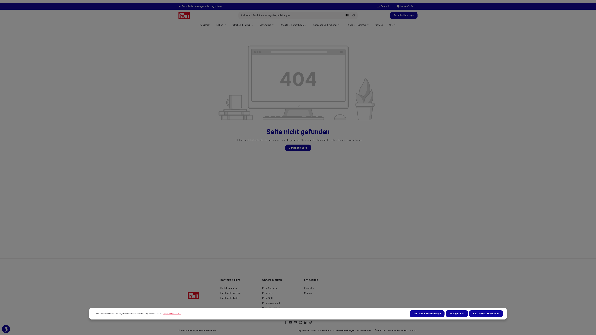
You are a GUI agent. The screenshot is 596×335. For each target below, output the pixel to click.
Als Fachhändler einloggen (191, 6)
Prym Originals (269, 288)
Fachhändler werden (230, 293)
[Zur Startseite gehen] (184, 15)
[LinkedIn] (306, 323)
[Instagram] (301, 323)
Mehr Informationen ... (172, 314)
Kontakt (414, 330)
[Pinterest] (296, 323)
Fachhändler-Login (404, 15)
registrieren (216, 6)
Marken (308, 293)
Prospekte (309, 288)
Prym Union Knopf (271, 303)
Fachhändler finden (229, 298)
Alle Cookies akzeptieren (486, 313)
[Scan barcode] (347, 15)
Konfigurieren (457, 313)
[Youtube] (291, 323)
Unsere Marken (272, 279)
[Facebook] (285, 323)
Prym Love (267, 293)
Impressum (303, 330)
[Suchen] (354, 15)
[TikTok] (311, 323)
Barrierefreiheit (364, 330)
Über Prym (380, 330)
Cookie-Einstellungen (343, 330)
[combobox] (291, 15)
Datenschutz (324, 330)
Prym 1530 (267, 298)
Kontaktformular (228, 288)
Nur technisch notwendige (427, 313)
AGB (313, 330)
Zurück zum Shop (298, 148)
